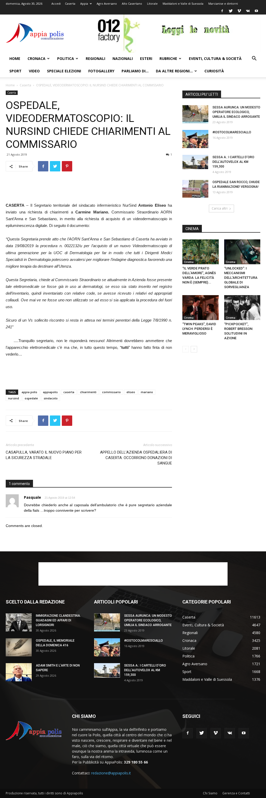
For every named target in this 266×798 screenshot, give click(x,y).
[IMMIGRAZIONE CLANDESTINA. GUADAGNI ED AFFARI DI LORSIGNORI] (19, 622)
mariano (147, 392)
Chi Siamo (210, 793)
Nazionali (122, 58)
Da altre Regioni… (174, 70)
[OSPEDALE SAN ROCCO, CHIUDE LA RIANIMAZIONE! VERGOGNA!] (195, 189)
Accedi (56, 3)
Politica (65, 58)
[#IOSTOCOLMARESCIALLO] (195, 139)
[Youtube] (256, 11)
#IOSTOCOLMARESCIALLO (231, 132)
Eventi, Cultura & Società (215, 58)
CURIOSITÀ (214, 70)
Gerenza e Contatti (236, 793)
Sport (15, 70)
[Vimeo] (239, 11)
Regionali (95, 58)
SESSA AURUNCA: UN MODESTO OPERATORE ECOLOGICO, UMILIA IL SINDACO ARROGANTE (236, 112)
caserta (68, 392)
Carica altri (220, 208)
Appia (84, 3)
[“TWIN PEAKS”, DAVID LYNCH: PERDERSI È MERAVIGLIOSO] (200, 307)
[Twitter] (231, 11)
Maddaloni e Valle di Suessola (183, 3)
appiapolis (50, 392)
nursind (13, 398)
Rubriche (168, 58)
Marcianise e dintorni (223, 3)
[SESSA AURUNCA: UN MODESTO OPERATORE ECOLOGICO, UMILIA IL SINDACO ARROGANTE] (195, 114)
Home (14, 58)
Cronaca (36, 58)
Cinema (189, 262)
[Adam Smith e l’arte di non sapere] (19, 672)
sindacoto (51, 398)
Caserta (70, 3)
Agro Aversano (107, 3)
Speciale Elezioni (64, 70)
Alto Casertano (132, 3)
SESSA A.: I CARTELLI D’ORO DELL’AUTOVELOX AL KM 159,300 (233, 161)
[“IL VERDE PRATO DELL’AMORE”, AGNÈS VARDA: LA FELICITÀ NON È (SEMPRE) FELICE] (200, 251)
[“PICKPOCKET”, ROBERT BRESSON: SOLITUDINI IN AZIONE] (242, 307)
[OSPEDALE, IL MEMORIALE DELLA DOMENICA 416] (19, 647)
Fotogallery (101, 70)
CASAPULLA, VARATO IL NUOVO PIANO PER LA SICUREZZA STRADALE (44, 455)
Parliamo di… (135, 70)
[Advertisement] (89, 189)
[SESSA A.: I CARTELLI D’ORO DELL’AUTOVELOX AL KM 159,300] (195, 162)
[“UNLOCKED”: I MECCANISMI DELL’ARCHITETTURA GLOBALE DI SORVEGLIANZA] (242, 251)
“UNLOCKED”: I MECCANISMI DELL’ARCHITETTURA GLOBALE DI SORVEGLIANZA (240, 277)
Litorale (152, 3)
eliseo (131, 392)
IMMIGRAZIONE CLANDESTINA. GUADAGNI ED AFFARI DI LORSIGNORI (58, 620)
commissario (111, 392)
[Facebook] (222, 11)
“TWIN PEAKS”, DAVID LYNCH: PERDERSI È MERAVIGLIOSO (199, 328)
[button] (254, 59)
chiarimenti (88, 392)
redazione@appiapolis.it (111, 773)
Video (34, 70)
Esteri (146, 58)
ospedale (31, 398)
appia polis (29, 392)
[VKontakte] (248, 11)
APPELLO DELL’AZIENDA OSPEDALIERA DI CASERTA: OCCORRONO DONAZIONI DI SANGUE (136, 458)
